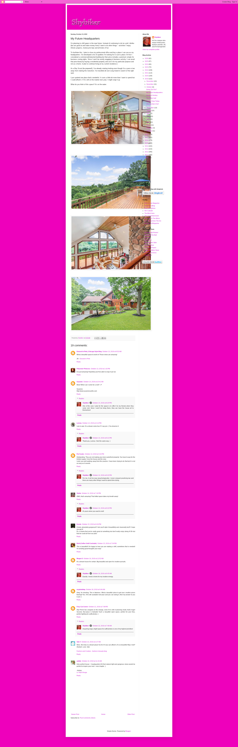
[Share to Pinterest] (105, 338)
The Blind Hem (149, 213)
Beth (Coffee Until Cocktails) (87, 543)
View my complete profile (151, 49)
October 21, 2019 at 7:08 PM (98, 607)
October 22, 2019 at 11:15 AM (92, 661)
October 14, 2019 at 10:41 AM (93, 382)
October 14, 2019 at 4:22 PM (94, 454)
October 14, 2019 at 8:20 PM (102, 403)
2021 (147, 73)
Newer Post (75, 714)
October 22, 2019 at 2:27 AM (91, 642)
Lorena (79, 423)
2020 (147, 76)
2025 (147, 61)
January (149, 131)
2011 (147, 155)
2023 (147, 67)
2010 (147, 157)
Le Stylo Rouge (82, 672)
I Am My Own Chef (152, 104)
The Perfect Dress (150, 253)
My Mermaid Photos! (151, 232)
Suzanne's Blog (149, 206)
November (150, 84)
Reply (79, 362)
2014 (147, 146)
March (149, 125)
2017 (147, 137)
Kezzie (79, 524)
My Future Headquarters (154, 92)
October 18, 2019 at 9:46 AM (95, 589)
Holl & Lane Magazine (151, 203)
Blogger (128, 731)
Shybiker (86, 403)
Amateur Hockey (151, 95)
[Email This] (95, 338)
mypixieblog (81, 589)
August (149, 110)
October (149, 87)
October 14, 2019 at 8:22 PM (102, 475)
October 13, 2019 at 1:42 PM (100, 369)
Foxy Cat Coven (82, 607)
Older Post (130, 714)
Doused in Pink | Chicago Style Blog (89, 351)
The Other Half (151, 98)
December (150, 81)
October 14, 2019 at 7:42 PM (91, 493)
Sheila (79, 493)
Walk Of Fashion (149, 208)
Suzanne (80, 382)
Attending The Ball (150, 235)
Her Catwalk (148, 211)
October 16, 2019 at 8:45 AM (102, 573)
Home (103, 714)
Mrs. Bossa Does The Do (152, 221)
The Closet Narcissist (151, 216)
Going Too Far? (151, 89)
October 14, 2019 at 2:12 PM (91, 423)
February (150, 128)
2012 (147, 152)
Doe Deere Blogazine (151, 223)
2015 (147, 143)
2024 (147, 64)
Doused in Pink (85, 359)
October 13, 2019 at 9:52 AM (111, 351)
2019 (147, 79)
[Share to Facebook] (102, 338)
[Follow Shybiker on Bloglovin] (153, 194)
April (148, 122)
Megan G (80, 558)
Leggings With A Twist (151, 250)
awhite (79, 661)
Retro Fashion (149, 245)
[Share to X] (100, 338)
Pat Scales (80, 454)
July (148, 113)
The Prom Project (150, 248)
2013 (147, 149)
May (148, 119)
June (148, 116)
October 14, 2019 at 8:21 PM (102, 438)
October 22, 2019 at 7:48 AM (102, 626)
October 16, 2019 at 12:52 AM (94, 558)
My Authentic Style (150, 242)
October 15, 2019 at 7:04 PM (107, 543)
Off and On (148, 240)
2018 (147, 134)
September (150, 108)
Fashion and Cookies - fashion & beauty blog (92, 651)
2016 (147, 140)
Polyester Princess (83, 369)
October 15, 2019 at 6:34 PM (91, 524)
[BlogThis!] (98, 338)
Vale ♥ (79, 642)
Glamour (147, 237)
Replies (81, 398)
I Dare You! (148, 255)
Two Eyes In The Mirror (152, 218)
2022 (147, 70)
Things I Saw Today (152, 101)
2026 (147, 58)
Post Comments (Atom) (87, 718)
